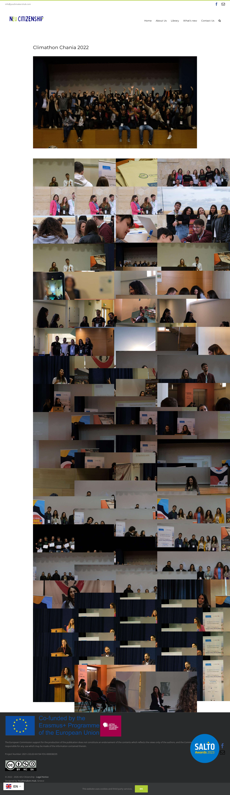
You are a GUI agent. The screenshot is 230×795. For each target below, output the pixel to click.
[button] (220, 20)
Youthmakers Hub (27, 780)
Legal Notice (42, 776)
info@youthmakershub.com (18, 4)
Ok (141, 788)
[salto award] (205, 729)
